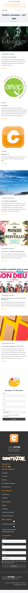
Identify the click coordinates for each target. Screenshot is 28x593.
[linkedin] (9, 466)
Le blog (4, 505)
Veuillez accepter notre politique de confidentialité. (14, 562)
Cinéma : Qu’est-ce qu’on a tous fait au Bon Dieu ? (13, 299)
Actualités (5, 473)
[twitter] (6, 466)
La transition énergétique (9, 201)
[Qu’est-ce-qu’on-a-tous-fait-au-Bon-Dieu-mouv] (14, 268)
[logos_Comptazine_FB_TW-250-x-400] (13, 126)
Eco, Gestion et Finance (8, 483)
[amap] (14, 75)
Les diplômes (5, 494)
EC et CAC (4, 476)
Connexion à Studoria (8, 512)
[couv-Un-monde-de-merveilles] (14, 221)
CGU (25, 584)
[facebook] (3, 466)
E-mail (4, 404)
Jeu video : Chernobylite (8, 57)
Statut (4, 409)
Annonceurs (8, 582)
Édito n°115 (5, 154)
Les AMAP (4, 106)
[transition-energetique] (14, 170)
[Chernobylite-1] (14, 26)
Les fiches (4, 498)
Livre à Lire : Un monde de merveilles (12, 251)
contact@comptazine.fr (8, 524)
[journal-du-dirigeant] (14, 316)
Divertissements (6, 487)
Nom (4, 398)
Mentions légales (16, 582)
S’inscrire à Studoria (7, 516)
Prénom (4, 393)
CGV (22, 584)
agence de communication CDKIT (10, 578)
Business (4, 480)
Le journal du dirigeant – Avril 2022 (12, 346)
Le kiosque (5, 509)
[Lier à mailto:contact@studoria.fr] (14, 521)
